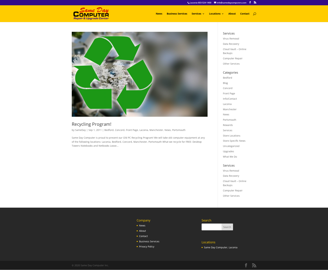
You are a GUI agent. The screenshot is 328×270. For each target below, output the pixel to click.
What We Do (230, 156)
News (159, 13)
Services (196, 13)
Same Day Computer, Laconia (220, 247)
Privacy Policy (146, 246)
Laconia (143, 130)
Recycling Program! (91, 124)
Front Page (132, 130)
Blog (225, 83)
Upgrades (228, 151)
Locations (215, 13)
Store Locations (231, 135)
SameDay (80, 130)
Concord (120, 130)
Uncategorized (231, 146)
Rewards (228, 125)
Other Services (231, 63)
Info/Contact (230, 98)
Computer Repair (233, 58)
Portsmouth (179, 130)
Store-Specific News (234, 140)
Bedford (109, 130)
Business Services (177, 13)
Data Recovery (231, 43)
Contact (244, 13)
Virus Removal (231, 38)
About (232, 13)
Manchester (156, 130)
